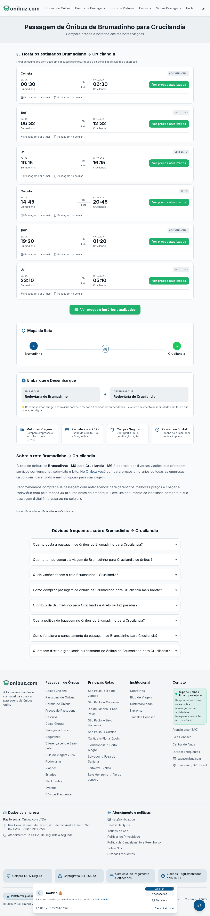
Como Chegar (55, 723)
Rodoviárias (54, 761)
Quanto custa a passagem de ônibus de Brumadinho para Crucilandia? (105, 544)
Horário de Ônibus (58, 8)
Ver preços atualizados (169, 84)
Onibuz (91, 471)
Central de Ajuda (184, 744)
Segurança (53, 737)
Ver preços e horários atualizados (108, 310)
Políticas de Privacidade (123, 836)
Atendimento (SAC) (186, 729)
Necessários (159, 893)
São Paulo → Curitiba (102, 732)
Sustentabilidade (141, 704)
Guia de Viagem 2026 (60, 755)
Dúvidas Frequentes (59, 794)
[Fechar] (173, 888)
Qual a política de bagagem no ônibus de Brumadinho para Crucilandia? (105, 620)
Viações (51, 768)
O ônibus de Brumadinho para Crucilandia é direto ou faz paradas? (105, 605)
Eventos (51, 787)
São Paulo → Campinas (103, 702)
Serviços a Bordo (57, 730)
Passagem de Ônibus (60, 697)
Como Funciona (56, 690)
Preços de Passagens (90, 8)
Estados (51, 774)
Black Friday (54, 781)
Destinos (145, 8)
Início (19, 511)
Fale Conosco (182, 737)
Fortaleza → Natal (100, 768)
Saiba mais (101, 899)
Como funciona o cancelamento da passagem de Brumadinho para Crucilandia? (105, 636)
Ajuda (189, 8)
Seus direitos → (164, 908)
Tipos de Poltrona (122, 8)
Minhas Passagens (168, 8)
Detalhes (161, 900)
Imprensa (136, 710)
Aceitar (159, 888)
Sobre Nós (137, 690)
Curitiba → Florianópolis (104, 738)
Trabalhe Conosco (142, 717)
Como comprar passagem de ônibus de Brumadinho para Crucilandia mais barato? (105, 590)
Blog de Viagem (141, 697)
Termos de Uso (117, 831)
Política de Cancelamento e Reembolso (134, 842)
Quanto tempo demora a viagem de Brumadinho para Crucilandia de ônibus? (105, 560)
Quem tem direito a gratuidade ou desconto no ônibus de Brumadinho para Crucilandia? (105, 651)
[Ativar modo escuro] (203, 8)
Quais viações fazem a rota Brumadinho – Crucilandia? (105, 575)
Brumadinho (32, 511)
